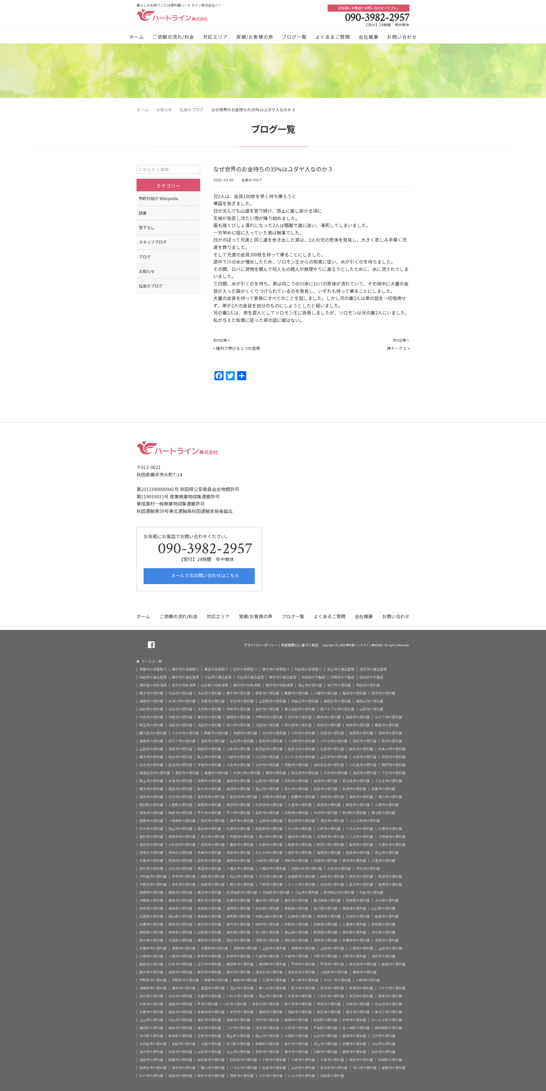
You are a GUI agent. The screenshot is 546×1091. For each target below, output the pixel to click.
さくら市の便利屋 (301, 884)
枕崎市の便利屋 (329, 725)
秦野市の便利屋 (365, 972)
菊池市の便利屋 (180, 765)
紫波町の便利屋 (180, 1035)
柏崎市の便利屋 (209, 749)
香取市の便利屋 (394, 1067)
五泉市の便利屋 (332, 749)
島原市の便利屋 (267, 812)
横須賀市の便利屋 (240, 964)
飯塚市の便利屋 (361, 844)
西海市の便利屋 (180, 860)
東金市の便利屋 (361, 1059)
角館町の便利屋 (267, 1043)
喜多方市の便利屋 (265, 1004)
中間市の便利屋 (242, 836)
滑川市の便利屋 (390, 796)
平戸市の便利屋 (209, 812)
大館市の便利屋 (325, 1051)
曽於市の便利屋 (209, 900)
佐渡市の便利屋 (180, 1051)
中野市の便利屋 (354, 1020)
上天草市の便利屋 (334, 757)
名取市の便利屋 (151, 1012)
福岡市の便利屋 (329, 852)
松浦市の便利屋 (238, 828)
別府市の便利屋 (296, 780)
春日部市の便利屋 (301, 820)
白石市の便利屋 (151, 996)
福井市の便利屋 (300, 852)
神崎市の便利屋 (296, 860)
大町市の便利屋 (325, 956)
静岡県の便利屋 (151, 932)
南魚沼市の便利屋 (301, 749)
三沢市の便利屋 (383, 1035)
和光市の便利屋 (213, 820)
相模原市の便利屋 (153, 988)
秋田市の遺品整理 (153, 677)
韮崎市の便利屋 (209, 717)
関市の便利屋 (276, 772)
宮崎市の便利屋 (390, 733)
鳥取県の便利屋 (238, 916)
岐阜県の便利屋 (180, 932)
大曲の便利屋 (211, 1043)
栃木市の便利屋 (242, 884)
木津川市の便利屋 (182, 701)
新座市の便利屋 (358, 804)
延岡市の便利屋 (361, 733)
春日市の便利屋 (151, 836)
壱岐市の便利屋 (332, 796)
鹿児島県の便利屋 (327, 900)
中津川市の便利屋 (246, 772)
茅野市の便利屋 (209, 956)
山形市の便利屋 (209, 1051)
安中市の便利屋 (300, 717)
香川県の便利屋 (325, 908)
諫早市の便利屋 (242, 820)
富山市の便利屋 (267, 788)
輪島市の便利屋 (180, 1028)
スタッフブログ (153, 242)
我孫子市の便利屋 (211, 1075)
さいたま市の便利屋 (299, 757)
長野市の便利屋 (267, 1051)
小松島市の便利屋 (363, 765)
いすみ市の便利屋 (243, 1067)
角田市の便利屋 (180, 1012)
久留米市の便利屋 (392, 844)
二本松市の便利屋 (330, 996)
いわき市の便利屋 (240, 996)
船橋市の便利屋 (180, 1059)
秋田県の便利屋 (332, 1075)
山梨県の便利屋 (209, 932)
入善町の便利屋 (180, 804)
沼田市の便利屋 (180, 725)
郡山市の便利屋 (271, 996)
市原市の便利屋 (242, 1075)
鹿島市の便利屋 (180, 892)
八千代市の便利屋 (392, 988)
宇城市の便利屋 (209, 765)
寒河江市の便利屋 (388, 1012)
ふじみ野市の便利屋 (364, 820)
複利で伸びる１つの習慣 (238, 348)
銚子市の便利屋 (303, 988)
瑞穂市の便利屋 (238, 780)
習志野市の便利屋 (334, 1067)
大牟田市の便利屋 (182, 844)
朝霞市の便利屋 (151, 820)
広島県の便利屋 (151, 916)
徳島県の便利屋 (354, 908)
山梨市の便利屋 (371, 709)
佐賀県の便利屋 (209, 908)
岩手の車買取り (245, 669)
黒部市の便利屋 (238, 804)
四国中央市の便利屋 (306, 868)
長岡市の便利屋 (180, 749)
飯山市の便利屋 (267, 1035)
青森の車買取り (216, 669)
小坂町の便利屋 (296, 1035)
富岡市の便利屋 (238, 717)
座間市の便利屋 (394, 964)
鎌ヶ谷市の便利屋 (272, 988)
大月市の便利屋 (209, 709)
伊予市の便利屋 (184, 876)
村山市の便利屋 (180, 1020)
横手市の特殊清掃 (246, 685)
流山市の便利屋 (242, 988)
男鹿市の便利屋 (354, 1043)
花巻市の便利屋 (209, 1035)
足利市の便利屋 (184, 884)
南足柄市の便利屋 (363, 964)
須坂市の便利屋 (267, 940)
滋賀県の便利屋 (325, 924)
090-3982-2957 (377, 17)
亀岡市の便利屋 (354, 693)
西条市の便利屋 (213, 876)
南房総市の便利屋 (153, 1067)
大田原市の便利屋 (275, 892)
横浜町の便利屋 (151, 1028)
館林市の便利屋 (329, 717)
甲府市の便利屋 (238, 709)
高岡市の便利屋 (238, 788)
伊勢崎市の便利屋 (269, 717)
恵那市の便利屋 (187, 772)
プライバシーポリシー (261, 645)
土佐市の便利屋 (242, 741)
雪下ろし (147, 227)
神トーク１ (397, 348)
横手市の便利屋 (151, 693)
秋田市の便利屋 (368, 685)
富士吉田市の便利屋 (299, 709)
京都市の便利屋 (213, 701)
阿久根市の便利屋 (298, 725)
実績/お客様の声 (254, 36)
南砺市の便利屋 (209, 804)
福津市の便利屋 (300, 836)
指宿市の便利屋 (209, 860)
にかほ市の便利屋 (301, 1075)
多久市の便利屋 (296, 788)
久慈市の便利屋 (296, 1028)
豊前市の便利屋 (151, 844)
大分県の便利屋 (387, 900)
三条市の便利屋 (238, 749)
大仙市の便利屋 (180, 693)
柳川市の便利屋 (271, 836)
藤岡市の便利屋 (180, 924)
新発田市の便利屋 (269, 749)
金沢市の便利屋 (361, 884)
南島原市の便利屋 (269, 828)
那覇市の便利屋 (303, 796)
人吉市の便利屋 (238, 765)
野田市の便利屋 (180, 1075)
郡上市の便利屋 (151, 780)
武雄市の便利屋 (325, 860)
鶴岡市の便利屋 (271, 1012)
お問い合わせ (402, 36)
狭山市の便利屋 (180, 828)
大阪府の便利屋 (358, 916)
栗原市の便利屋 (390, 996)
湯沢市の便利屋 (339, 685)
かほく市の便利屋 (337, 980)
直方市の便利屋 (213, 836)
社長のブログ (251, 179)
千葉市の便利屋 (274, 1059)
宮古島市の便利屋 (356, 780)
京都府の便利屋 (296, 924)
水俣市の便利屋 (365, 757)
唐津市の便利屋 (354, 860)
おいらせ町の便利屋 (386, 1020)
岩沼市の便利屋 (361, 996)
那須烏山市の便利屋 (339, 892)
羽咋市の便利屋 (267, 1020)
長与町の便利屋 (383, 812)
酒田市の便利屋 (300, 1012)
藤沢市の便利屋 (151, 972)
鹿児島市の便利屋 (153, 733)
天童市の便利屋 (209, 996)
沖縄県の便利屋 (151, 900)
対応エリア (215, 36)
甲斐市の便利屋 (180, 717)
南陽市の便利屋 (296, 1020)
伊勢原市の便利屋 (153, 980)
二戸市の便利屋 (238, 1028)
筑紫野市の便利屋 (182, 836)
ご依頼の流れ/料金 (173, 36)
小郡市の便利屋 (329, 828)
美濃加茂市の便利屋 (154, 772)
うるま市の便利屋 (388, 780)
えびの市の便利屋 (185, 733)
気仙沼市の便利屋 (388, 1004)
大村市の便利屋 (325, 812)
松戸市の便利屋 (151, 1075)
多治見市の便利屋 (304, 772)
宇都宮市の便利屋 (153, 884)
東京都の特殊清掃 (153, 685)
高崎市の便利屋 (358, 717)
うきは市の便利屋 (359, 828)
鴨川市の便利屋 (213, 1067)
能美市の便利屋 (387, 916)
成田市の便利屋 (151, 1059)
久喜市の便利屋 (300, 804)
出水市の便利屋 (180, 868)
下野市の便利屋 (271, 884)
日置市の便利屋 (238, 900)
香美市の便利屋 (151, 741)
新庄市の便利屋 (329, 1012)
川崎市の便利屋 (368, 980)
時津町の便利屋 (354, 812)
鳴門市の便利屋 (394, 765)
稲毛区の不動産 (371, 677)
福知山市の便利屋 (369, 701)
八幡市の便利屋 (325, 693)
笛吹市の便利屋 (267, 709)
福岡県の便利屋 (238, 908)
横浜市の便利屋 (184, 988)
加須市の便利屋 (329, 804)
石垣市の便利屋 (180, 796)
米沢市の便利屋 (242, 1012)
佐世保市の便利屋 (269, 804)
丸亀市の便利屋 (151, 860)
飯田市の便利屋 (151, 964)
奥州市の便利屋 (209, 1028)
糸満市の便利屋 (354, 788)
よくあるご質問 (332, 36)
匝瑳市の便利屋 (361, 988)
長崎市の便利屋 (361, 796)
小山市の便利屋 (306, 892)
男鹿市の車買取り (153, 669)
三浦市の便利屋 (274, 980)
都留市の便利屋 (267, 693)
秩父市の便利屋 (209, 757)
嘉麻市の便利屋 (242, 844)
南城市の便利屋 (325, 780)
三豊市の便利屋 (383, 860)
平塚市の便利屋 (303, 964)
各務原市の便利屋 (301, 876)
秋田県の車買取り (308, 669)
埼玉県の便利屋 (383, 932)
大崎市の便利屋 (358, 1004)
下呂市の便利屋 (394, 772)
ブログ (145, 257)
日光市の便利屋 (332, 884)
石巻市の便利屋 (151, 1004)
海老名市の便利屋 (269, 972)
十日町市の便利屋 (301, 741)
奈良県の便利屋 (329, 916)
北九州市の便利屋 (269, 852)
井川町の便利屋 (238, 1043)
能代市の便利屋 (296, 1043)
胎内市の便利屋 (361, 749)
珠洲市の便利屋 (267, 1028)
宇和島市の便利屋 (153, 876)
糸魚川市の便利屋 (392, 749)
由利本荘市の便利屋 (328, 765)
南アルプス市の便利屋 (337, 709)
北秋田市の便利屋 (153, 1043)
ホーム (136, 36)
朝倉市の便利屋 (300, 844)
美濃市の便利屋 (216, 772)
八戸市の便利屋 (271, 1075)
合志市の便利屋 (267, 765)
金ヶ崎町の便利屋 (356, 1028)
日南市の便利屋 (332, 733)
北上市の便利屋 (238, 1051)
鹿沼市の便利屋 (209, 892)
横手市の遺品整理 (185, 677)
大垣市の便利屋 (336, 772)
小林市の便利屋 (303, 733)
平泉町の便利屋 (325, 1028)
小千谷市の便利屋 (334, 741)
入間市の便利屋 (387, 804)
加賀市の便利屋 (213, 884)
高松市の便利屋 (151, 868)
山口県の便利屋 (383, 908)
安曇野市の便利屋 (356, 940)
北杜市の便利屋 (180, 709)
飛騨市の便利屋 (209, 780)
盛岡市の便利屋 (354, 1035)
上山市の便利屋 (151, 1020)
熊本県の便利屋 (151, 908)
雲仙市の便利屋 (209, 828)
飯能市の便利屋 (180, 812)
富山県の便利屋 (296, 932)
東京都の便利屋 (354, 932)
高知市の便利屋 (271, 741)
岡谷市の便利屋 (238, 940)
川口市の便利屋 (267, 757)
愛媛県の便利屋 (296, 908)
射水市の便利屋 (209, 788)
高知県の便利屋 (267, 908)
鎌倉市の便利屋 (216, 980)
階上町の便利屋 (238, 1035)
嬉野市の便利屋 (238, 860)
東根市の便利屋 (238, 1020)
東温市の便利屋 (209, 868)
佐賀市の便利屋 (325, 788)
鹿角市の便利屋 (354, 1051)
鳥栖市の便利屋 (390, 884)
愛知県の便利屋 (383, 924)
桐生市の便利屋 (151, 725)
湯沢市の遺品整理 (373, 669)
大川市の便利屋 (300, 828)
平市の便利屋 (207, 1004)
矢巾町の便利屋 (151, 1035)
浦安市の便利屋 (184, 1067)
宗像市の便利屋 (209, 852)
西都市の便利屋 (216, 733)
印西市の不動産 (342, 677)
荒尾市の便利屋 (394, 757)
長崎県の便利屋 (180, 908)
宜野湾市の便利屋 (211, 796)
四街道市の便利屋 (211, 1059)
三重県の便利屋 (354, 924)
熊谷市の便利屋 (180, 757)
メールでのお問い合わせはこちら (204, 575)
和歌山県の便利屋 (269, 916)
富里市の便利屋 (213, 988)
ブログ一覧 (294, 36)
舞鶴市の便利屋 (296, 693)
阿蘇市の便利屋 (296, 765)
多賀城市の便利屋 (211, 1012)
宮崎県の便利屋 (358, 900)
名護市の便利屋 (383, 788)
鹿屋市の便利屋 (387, 725)
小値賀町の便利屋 (182, 820)
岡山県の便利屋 (180, 916)
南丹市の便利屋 (209, 924)
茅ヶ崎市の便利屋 (304, 980)
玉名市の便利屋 (151, 765)
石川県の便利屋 (267, 932)
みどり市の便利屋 (388, 717)
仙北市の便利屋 (325, 1035)
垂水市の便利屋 (267, 900)
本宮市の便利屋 (300, 996)
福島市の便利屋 (180, 1004)
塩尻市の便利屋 (383, 956)
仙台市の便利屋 (383, 1051)
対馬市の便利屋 (296, 812)
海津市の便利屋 (365, 772)
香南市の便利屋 (213, 741)
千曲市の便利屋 (267, 956)
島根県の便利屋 (209, 916)
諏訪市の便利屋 (209, 940)
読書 (143, 213)
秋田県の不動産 (313, 677)
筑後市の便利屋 (238, 852)
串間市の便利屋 (245, 733)
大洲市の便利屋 (339, 868)
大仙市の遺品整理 (217, 677)
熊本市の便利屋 (361, 876)
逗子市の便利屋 (209, 964)
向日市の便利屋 (151, 709)
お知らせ (147, 271)
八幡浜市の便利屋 (240, 868)
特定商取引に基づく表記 (299, 645)
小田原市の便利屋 (334, 972)
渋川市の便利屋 (238, 725)
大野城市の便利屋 (392, 836)
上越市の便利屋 (151, 749)
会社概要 (369, 36)
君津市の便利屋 (332, 988)
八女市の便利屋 (361, 836)
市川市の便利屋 (365, 1067)
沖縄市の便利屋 (274, 796)
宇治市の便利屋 (242, 701)
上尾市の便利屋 (271, 820)
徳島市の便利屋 (358, 852)
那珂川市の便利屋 (330, 844)
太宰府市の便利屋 (330, 836)
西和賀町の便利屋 (388, 1028)
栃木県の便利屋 (151, 940)
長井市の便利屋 (209, 1020)
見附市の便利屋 (365, 741)
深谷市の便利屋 (332, 820)
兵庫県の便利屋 (300, 916)
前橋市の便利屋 (151, 924)
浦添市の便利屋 (151, 796)
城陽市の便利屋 (151, 701)
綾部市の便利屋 (267, 924)
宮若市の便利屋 (213, 844)
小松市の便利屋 (235, 1004)
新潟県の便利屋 (325, 932)
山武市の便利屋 (303, 1067)
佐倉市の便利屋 (274, 1067)
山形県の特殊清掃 (214, 685)
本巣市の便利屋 (180, 780)
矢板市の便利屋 (371, 892)
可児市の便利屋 (271, 876)
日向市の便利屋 (274, 733)
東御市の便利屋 (184, 948)
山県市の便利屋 (267, 780)
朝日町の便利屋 (151, 804)
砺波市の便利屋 (180, 788)
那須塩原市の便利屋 (241, 892)
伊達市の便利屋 (329, 1004)
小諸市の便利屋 (361, 948)
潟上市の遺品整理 (340, 669)
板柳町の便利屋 (325, 1020)
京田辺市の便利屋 (304, 701)
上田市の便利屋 (274, 948)
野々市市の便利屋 (298, 1004)
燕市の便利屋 (392, 741)
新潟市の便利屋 (390, 876)
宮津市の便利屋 (383, 693)
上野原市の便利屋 (272, 701)
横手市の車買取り (185, 669)
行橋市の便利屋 (390, 828)
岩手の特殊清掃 (184, 685)
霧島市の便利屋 (180, 900)
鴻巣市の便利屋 (151, 812)
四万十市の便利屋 (182, 741)
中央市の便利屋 (151, 717)
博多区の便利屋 (151, 852)
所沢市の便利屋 (151, 828)
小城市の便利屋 (267, 860)
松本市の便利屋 (180, 964)
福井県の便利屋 (238, 932)
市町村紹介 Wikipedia (158, 198)
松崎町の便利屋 (390, 1059)
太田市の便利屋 (267, 725)
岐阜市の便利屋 (332, 876)
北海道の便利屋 (180, 940)
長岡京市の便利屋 (337, 701)
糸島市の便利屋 (271, 844)
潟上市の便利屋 (310, 685)
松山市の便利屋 (242, 876)
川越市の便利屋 (238, 757)
